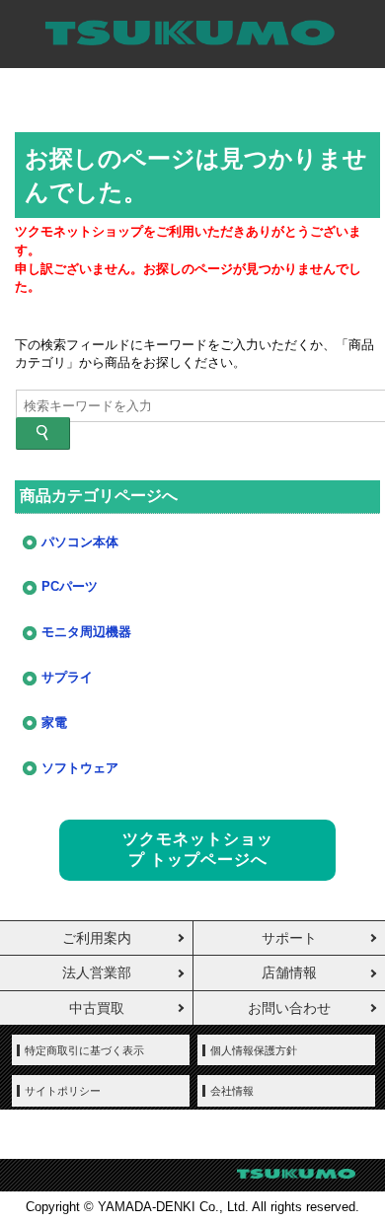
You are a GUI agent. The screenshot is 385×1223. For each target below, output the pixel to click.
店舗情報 (289, 972)
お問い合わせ (289, 1008)
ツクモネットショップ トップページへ (197, 849)
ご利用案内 (96, 938)
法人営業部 (96, 972)
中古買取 (96, 1008)
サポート (289, 938)
